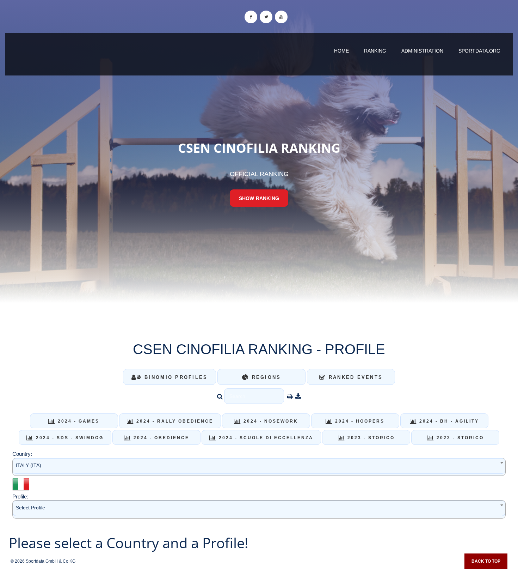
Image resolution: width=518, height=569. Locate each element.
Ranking (375, 51)
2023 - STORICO (370, 437)
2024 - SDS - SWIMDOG (69, 437)
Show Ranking (259, 198)
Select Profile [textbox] (30, 507)
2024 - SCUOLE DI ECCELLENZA (265, 437)
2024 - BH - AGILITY (448, 421)
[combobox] (259, 467)
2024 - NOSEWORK (269, 421)
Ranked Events (354, 377)
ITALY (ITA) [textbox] (28, 465)
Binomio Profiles (175, 377)
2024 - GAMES (77, 421)
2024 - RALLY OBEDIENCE (173, 421)
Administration (422, 51)
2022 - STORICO (459, 437)
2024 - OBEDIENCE (160, 437)
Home (341, 51)
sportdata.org (479, 51)
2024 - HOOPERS (358, 421)
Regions (265, 377)
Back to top (485, 561)
